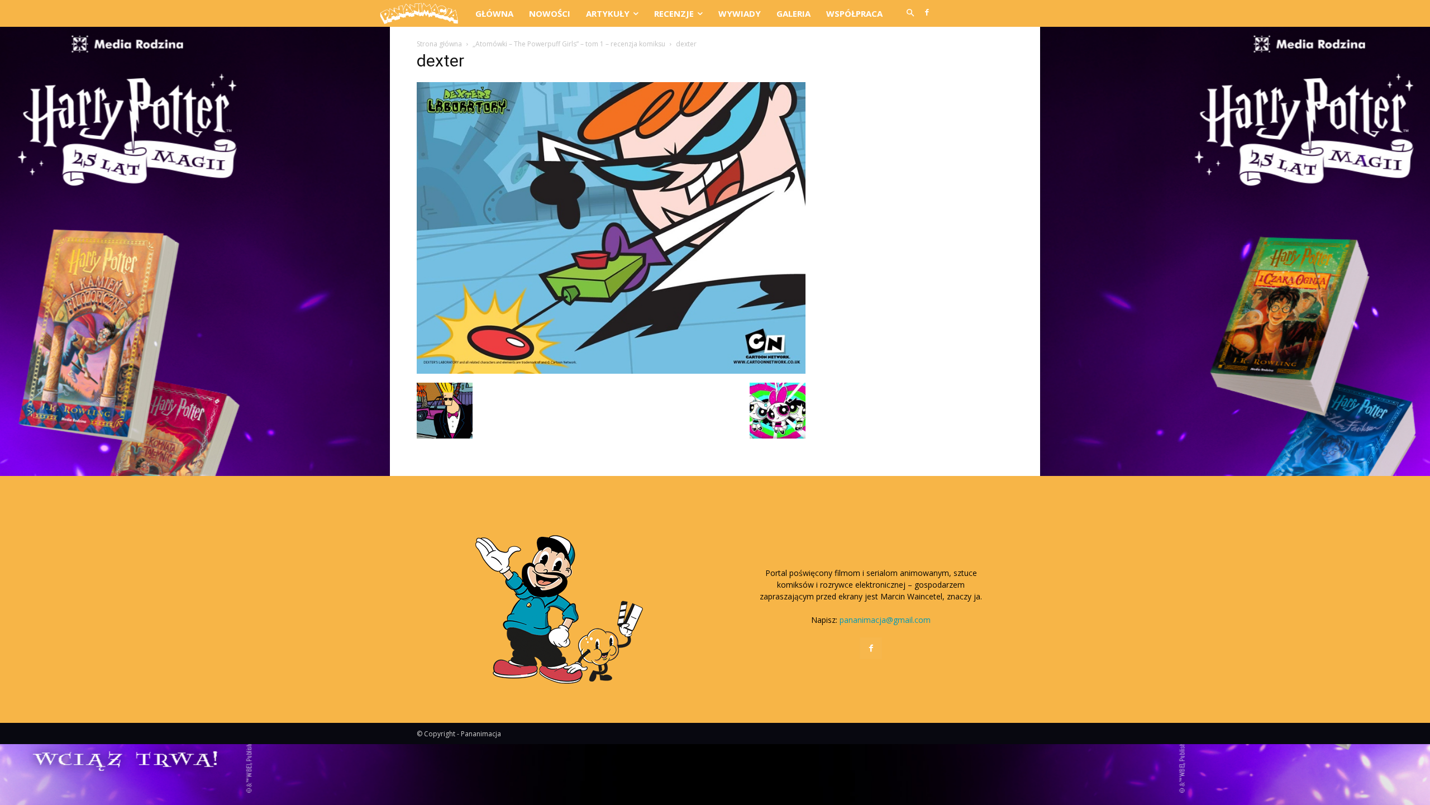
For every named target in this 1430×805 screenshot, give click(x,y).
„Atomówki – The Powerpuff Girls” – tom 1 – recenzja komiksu (569, 44)
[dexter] (611, 370)
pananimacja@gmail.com (885, 620)
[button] (910, 13)
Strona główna (439, 44)
